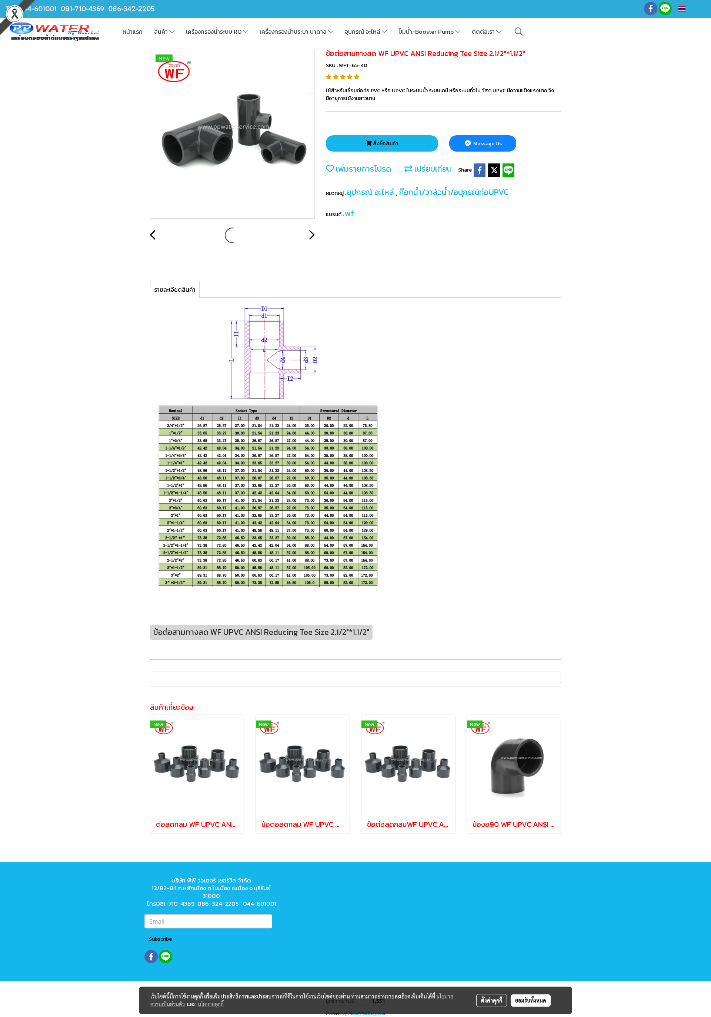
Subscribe (160, 939)
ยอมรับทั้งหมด (530, 1000)
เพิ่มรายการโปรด (362, 169)
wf (349, 213)
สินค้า (161, 31)
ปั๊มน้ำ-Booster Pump (426, 31)
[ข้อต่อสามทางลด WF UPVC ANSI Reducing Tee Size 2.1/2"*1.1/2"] (232, 134)
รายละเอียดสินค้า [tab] (175, 289)
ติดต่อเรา (484, 31)
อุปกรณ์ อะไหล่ (363, 31)
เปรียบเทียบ (432, 169)
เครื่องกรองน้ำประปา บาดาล (294, 31)
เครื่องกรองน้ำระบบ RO (214, 31)
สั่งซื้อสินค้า (385, 144)
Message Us (487, 144)
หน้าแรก (133, 31)
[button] (519, 31)
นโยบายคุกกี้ (211, 1004)
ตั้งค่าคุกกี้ (491, 1000)
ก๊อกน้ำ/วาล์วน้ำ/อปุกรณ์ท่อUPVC (453, 192)
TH (690, 8)
